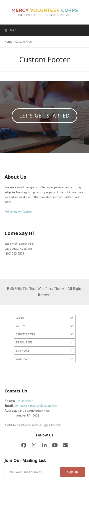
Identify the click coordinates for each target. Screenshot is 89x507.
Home (8, 42)
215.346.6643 (24, 401)
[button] (11, 30)
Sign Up (72, 472)
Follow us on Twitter (18, 211)
